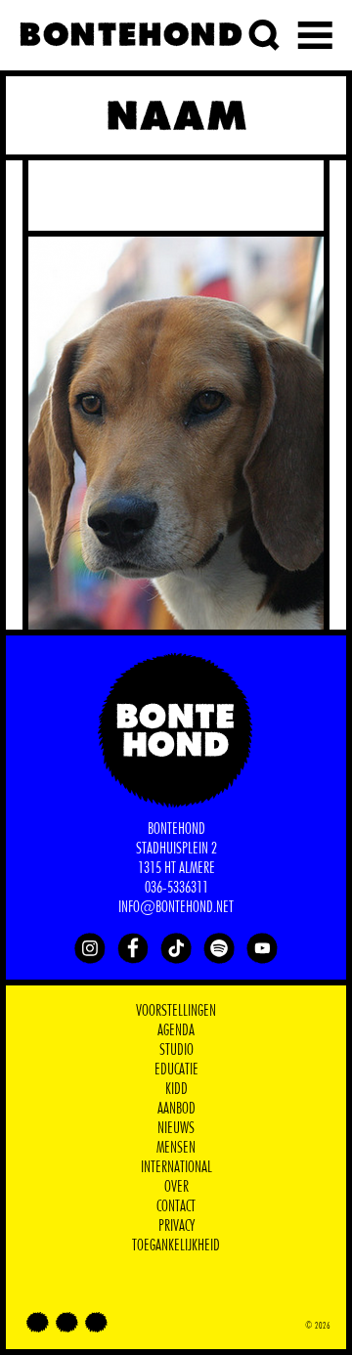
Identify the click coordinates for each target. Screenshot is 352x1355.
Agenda (176, 1030)
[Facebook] (133, 948)
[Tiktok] (176, 948)
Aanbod (176, 1108)
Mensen (176, 1148)
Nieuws (176, 1128)
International (176, 1167)
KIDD (176, 1089)
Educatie (176, 1069)
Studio (176, 1050)
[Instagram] (90, 948)
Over (176, 1187)
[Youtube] (262, 948)
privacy (176, 1226)
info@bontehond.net (176, 907)
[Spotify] (219, 948)
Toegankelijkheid (176, 1245)
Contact (176, 1206)
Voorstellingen (176, 1011)
